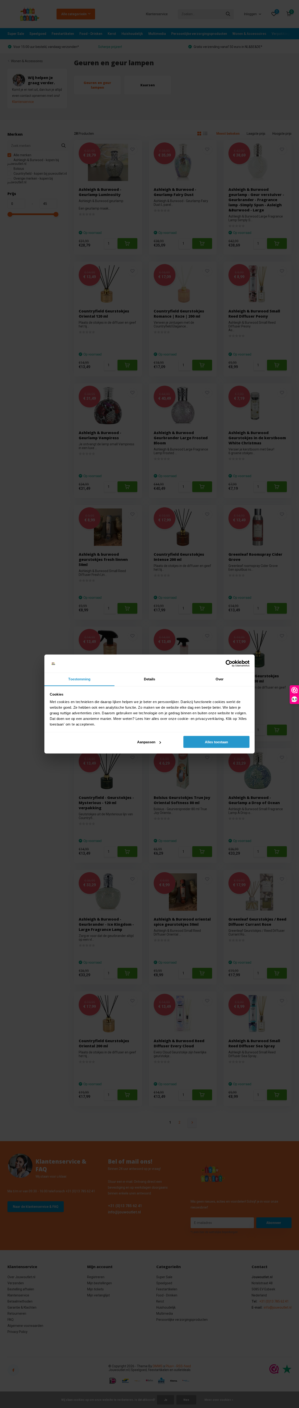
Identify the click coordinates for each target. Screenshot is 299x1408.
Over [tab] (220, 679)
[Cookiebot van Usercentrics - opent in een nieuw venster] (229, 663)
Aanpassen (146, 742)
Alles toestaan (216, 742)
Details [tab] (149, 679)
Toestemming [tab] (79, 679)
